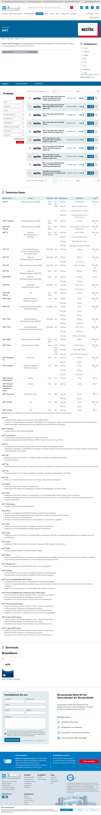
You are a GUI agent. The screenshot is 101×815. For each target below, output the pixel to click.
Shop (52, 775)
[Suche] (71, 7)
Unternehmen (28, 794)
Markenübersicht (28, 779)
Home (3, 39)
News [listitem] (58, 14)
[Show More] (30, 98)
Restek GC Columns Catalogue (11, 679)
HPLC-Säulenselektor (29, 781)
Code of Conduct (28, 800)
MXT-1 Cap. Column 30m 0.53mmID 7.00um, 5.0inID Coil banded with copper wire (53, 106)
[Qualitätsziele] (71, 777)
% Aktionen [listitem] (90, 14)
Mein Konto (54, 777)
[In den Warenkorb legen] (89, 98)
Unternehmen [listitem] (65, 14)
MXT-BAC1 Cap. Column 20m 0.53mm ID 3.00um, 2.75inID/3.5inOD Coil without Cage (54, 173)
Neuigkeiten (41, 775)
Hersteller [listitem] (39, 14)
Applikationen (28, 783)
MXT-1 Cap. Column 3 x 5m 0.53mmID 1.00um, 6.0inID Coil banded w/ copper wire (52, 156)
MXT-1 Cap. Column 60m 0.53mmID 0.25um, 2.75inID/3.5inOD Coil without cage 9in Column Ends (53, 164)
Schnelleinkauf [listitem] (93, 18)
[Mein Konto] (92, 7)
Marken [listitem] (46, 14)
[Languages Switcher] (81, 7)
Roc (85, 59)
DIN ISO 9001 (28, 798)
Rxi (85, 66)
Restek (17, 39)
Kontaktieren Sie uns (93, 2)
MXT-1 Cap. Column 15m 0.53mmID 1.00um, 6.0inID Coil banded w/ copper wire (53, 148)
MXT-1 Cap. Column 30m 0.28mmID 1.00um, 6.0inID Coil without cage (53, 131)
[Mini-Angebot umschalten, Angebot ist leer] (97, 7)
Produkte (5, 84)
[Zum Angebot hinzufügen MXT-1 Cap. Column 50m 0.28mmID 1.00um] (92, 123)
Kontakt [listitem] (73, 14)
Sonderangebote (41, 779)
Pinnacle (86, 52)
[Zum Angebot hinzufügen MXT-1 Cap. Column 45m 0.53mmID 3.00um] (92, 114)
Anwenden (20, 98)
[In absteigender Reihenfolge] (98, 91)
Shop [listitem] (96, 14)
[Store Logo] (11, 7)
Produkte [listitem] (5, 14)
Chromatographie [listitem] (29, 14)
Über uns (26, 796)
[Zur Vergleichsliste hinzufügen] (96, 98)
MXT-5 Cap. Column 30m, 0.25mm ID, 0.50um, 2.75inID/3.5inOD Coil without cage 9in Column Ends (54, 98)
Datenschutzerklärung (18, 731)
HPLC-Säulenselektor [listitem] (16, 14)
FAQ (52, 783)
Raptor (86, 55)
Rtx (85, 62)
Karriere (26, 802)
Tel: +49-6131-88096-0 (8, 787)
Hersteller (10, 39)
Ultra (85, 73)
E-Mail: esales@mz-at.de (8, 789)
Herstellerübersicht (29, 777)
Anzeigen (41, 91)
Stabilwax (87, 69)
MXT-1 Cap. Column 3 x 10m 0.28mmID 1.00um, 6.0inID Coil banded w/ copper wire (52, 139)
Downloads (39, 84)
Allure (86, 48)
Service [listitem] (52, 14)
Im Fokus (39, 777)
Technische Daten (22, 84)
